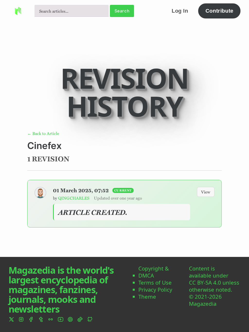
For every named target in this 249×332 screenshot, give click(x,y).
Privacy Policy (155, 289)
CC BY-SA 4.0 (205, 282)
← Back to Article (43, 133)
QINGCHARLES (73, 198)
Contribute (219, 11)
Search (122, 11)
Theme (147, 296)
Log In (180, 11)
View (205, 192)
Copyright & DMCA (153, 272)
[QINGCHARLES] (40, 192)
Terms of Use (155, 282)
